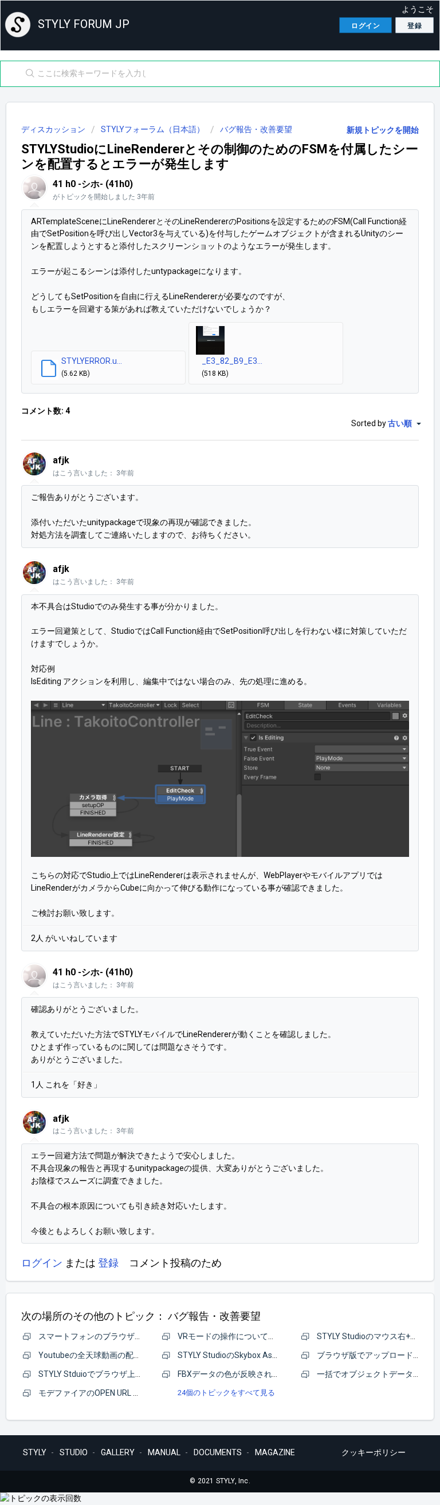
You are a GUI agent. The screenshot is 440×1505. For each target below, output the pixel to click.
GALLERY (118, 1452)
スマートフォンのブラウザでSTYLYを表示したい (126, 1336)
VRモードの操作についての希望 (235, 1336)
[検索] (27, 73)
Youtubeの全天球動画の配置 (90, 1355)
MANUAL (164, 1452)
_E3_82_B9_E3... (232, 361)
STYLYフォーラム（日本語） (153, 129)
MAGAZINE (275, 1452)
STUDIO (74, 1452)
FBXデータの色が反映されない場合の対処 (253, 1374)
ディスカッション (53, 129)
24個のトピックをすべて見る (226, 1392)
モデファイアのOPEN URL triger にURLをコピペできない (139, 1392)
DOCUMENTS (218, 1452)
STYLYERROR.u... (91, 361)
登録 (108, 1263)
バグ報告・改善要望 (256, 129)
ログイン (41, 1263)
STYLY (34, 1452)
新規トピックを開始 (383, 129)
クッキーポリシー (373, 1452)
